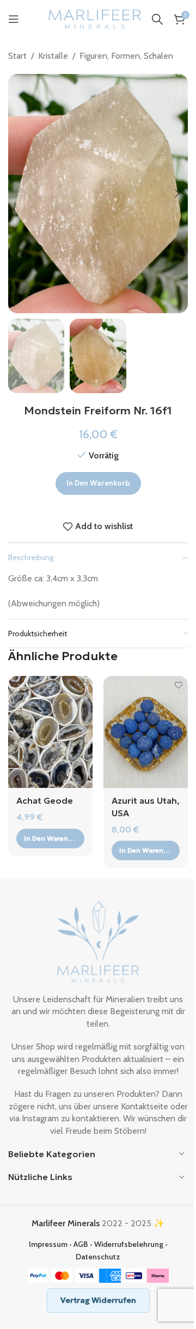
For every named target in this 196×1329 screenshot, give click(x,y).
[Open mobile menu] (13, 19)
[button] (19, 193)
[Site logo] (94, 18)
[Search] (157, 19)
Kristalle (53, 56)
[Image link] (98, 941)
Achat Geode (44, 800)
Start (17, 56)
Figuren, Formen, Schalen (126, 56)
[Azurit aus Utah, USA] (145, 732)
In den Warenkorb (98, 483)
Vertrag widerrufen (98, 1300)
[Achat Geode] (50, 732)
